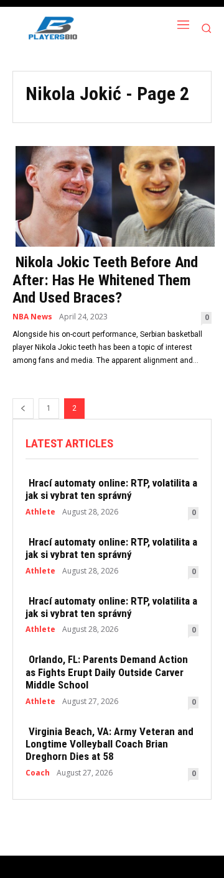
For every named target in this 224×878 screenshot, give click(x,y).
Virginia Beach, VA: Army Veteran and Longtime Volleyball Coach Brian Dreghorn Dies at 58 (110, 744)
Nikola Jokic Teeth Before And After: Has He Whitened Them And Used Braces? (105, 280)
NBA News (32, 317)
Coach (38, 773)
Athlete (40, 512)
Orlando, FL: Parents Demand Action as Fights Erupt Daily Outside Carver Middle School (107, 672)
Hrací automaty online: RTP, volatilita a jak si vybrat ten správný (111, 489)
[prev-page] (23, 408)
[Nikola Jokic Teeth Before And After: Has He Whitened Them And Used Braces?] (112, 195)
